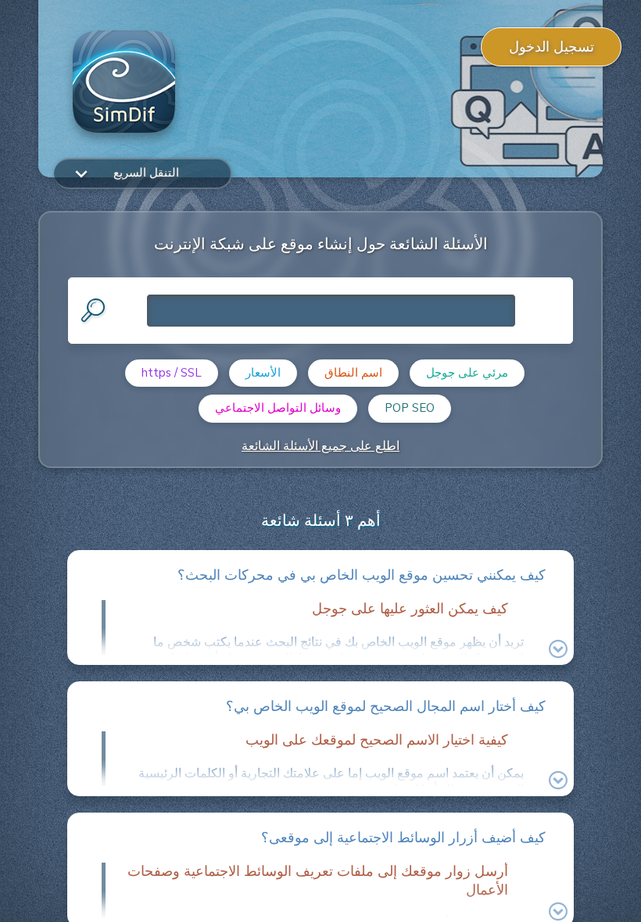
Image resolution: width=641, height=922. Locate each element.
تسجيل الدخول (552, 47)
